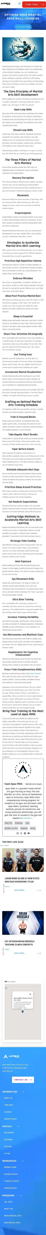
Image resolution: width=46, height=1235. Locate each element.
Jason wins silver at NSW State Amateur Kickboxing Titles (22, 880)
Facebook (8, 1139)
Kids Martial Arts (12, 1222)
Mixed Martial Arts (13, 1215)
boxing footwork (35, 673)
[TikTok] (21, 833)
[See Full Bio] (31, 818)
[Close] (30, 994)
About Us (8, 1098)
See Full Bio (25, 818)
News (7, 886)
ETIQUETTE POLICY (11, 1181)
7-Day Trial (31, 4)
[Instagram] (17, 833)
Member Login (10, 1167)
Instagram (9, 1132)
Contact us (20, 1079)
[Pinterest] (24, 833)
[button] (22, 1011)
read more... (20, 890)
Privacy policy (10, 1119)
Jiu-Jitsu (8, 1202)
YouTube (8, 1146)
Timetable (8, 1105)
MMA (28, 27)
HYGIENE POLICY (10, 1188)
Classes (8, 1112)
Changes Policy (11, 1174)
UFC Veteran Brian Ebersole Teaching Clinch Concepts (19, 943)
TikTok (7, 1153)
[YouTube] (28, 833)
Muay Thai (8, 1209)
